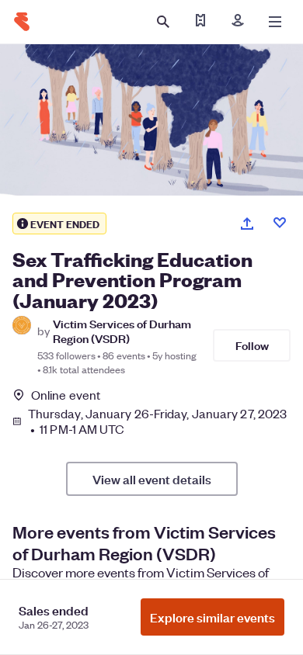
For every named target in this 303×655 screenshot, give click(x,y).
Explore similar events (212, 617)
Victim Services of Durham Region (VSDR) (122, 330)
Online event (65, 395)
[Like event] (280, 223)
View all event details (151, 478)
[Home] (21, 21)
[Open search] (163, 22)
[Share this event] (247, 223)
